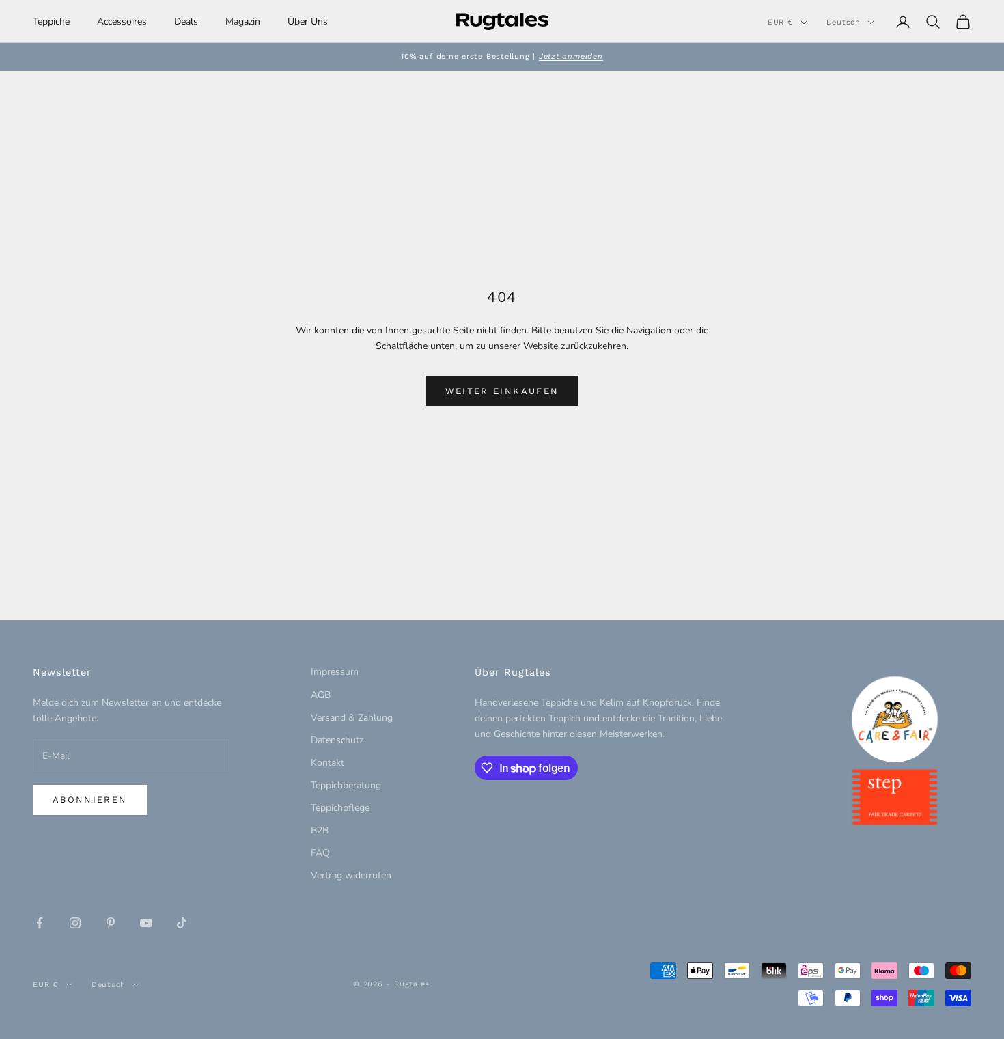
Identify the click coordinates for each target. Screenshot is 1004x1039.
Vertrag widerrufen (351, 875)
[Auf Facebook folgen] (39, 923)
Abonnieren (90, 799)
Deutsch (843, 22)
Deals (186, 21)
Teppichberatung (346, 785)
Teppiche (51, 21)
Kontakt (327, 762)
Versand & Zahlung (352, 717)
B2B (320, 830)
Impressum (335, 671)
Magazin (242, 21)
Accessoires (122, 21)
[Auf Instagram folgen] (75, 923)
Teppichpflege (340, 807)
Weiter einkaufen (502, 391)
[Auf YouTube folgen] (146, 923)
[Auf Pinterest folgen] (110, 923)
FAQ (320, 852)
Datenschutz (337, 740)
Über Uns (308, 21)
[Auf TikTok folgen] (182, 923)
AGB (321, 695)
